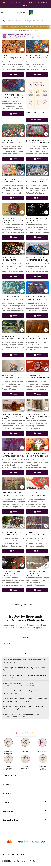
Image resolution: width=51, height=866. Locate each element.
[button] (25, 36)
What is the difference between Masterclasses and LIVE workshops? (24, 661)
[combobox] (25, 20)
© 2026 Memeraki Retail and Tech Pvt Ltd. (18, 861)
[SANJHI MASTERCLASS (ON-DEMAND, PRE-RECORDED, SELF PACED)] (37, 209)
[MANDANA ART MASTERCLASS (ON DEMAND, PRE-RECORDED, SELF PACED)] (37, 366)
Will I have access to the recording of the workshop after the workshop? (24, 707)
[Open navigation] (5, 12)
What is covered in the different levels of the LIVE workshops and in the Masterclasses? (22, 684)
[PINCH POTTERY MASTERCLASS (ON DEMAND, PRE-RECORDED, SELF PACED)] (13, 46)
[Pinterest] (17, 855)
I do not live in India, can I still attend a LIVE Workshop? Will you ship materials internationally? (25, 700)
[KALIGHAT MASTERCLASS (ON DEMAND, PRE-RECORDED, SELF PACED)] (37, 46)
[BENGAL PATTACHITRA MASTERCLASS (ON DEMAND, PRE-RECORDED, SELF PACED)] (13, 130)
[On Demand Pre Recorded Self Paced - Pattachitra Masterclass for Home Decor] (37, 170)
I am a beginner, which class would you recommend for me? (24, 669)
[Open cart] (48, 12)
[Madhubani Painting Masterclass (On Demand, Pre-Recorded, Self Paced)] (37, 522)
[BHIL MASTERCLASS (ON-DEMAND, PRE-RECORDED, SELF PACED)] (13, 287)
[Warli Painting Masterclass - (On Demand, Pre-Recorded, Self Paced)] (13, 522)
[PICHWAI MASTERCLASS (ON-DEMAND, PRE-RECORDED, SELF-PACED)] (13, 562)
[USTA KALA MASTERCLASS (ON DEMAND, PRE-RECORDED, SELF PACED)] (13, 483)
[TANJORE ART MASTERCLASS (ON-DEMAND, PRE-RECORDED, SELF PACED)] (13, 248)
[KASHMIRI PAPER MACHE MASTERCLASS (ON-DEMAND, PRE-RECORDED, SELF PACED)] (37, 248)
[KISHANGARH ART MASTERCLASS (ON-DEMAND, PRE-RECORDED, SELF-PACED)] (13, 326)
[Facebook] (3, 855)
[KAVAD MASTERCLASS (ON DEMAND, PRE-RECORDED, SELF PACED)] (13, 405)
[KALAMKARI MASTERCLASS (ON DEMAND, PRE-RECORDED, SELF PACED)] (13, 209)
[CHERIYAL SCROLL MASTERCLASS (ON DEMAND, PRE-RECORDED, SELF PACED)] (13, 444)
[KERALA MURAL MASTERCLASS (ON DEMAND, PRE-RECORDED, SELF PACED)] (37, 444)
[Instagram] (8, 855)
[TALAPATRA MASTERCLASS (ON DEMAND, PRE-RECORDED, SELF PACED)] (37, 130)
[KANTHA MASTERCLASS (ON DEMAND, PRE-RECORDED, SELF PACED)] (13, 85)
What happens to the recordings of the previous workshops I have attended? (22, 715)
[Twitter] (13, 855)
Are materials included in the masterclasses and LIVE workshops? (24, 676)
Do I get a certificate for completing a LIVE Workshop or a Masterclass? (24, 692)
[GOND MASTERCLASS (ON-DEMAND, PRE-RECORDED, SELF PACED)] (37, 287)
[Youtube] (22, 855)
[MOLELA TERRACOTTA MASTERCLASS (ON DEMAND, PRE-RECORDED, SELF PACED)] (37, 326)
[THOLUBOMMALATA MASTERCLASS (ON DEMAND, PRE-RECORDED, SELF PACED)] (13, 170)
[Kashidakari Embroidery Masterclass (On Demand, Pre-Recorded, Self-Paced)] (37, 483)
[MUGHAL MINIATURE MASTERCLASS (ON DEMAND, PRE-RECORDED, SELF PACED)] (13, 366)
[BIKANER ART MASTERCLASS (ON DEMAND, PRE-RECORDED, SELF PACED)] (37, 405)
